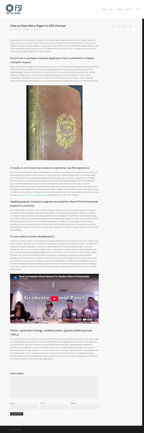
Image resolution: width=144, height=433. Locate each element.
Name (13, 403)
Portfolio (120, 9)
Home (104, 9)
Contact (128, 9)
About (111, 9)
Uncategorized (27, 29)
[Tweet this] (125, 27)
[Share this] (119, 27)
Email (43, 403)
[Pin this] (130, 27)
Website (73, 403)
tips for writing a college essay (33, 195)
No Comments (38, 29)
